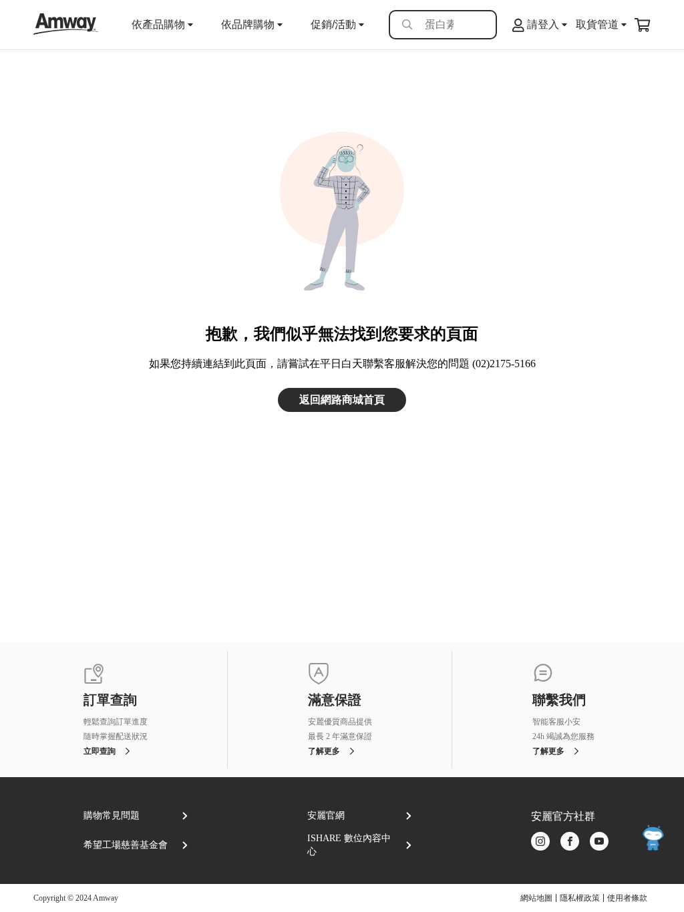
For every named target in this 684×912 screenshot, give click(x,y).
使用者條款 (627, 898)
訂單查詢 (110, 700)
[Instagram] (540, 842)
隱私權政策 (580, 898)
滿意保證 (334, 700)
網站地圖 (536, 898)
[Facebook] (569, 842)
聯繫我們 (559, 700)
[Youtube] (599, 842)
